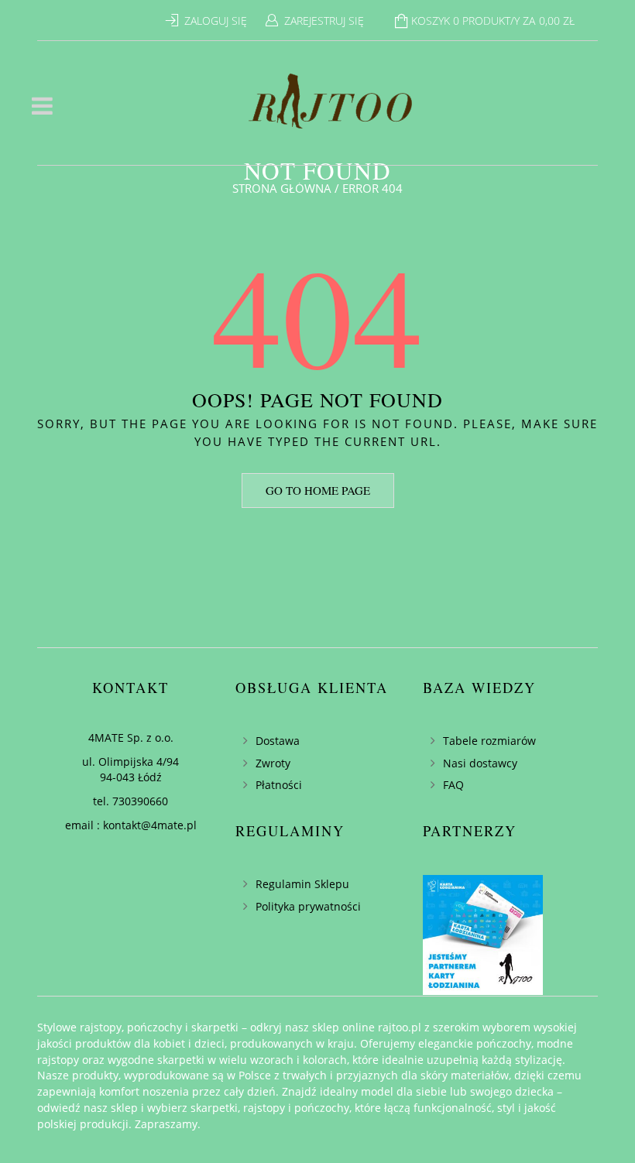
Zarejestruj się (324, 20)
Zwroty (273, 763)
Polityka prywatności (308, 906)
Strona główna (281, 188)
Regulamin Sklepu (302, 884)
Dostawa (278, 740)
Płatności (279, 784)
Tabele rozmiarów (489, 740)
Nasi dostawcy (480, 763)
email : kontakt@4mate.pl (131, 825)
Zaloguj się (215, 20)
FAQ (453, 784)
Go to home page (318, 490)
